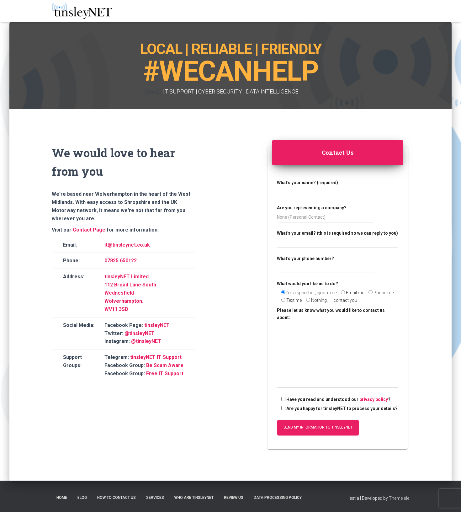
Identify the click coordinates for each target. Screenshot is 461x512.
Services (155, 497)
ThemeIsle (399, 498)
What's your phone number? (305, 258)
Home (61, 497)
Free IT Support (164, 373)
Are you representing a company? (312, 207)
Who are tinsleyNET (194, 497)
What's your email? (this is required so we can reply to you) (337, 233)
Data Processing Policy (278, 497)
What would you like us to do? (307, 283)
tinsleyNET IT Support (156, 357)
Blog (82, 497)
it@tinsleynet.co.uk (127, 245)
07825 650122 (120, 261)
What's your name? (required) (307, 182)
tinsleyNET (157, 325)
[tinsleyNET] (82, 11)
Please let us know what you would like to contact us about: (331, 314)
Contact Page (89, 230)
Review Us (233, 497)
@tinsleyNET (140, 333)
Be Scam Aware (164, 365)
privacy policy (373, 399)
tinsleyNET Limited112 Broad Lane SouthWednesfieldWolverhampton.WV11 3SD (130, 293)
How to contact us (116, 497)
